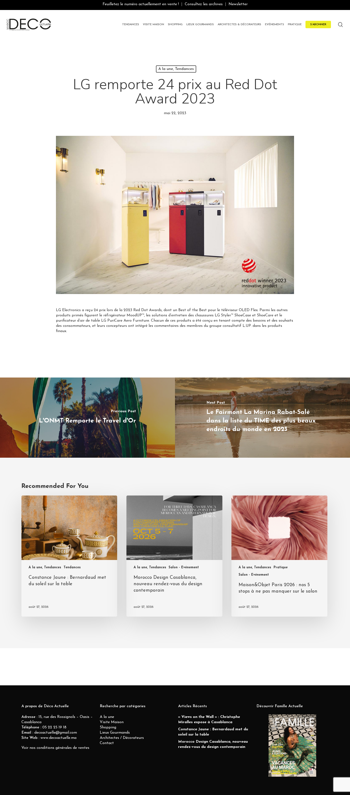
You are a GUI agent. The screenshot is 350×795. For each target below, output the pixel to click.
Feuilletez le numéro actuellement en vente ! (141, 4)
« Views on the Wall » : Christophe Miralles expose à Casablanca (209, 719)
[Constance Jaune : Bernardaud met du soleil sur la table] (69, 556)
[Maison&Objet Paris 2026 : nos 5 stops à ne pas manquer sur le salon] (279, 556)
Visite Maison (112, 722)
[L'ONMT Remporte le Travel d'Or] (87, 418)
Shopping (108, 727)
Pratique (281, 567)
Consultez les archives (204, 4)
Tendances (72, 567)
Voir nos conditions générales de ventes (55, 748)
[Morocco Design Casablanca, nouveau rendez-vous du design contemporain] (174, 556)
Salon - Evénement (184, 567)
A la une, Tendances (176, 69)
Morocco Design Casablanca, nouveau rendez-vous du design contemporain (213, 744)
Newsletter (238, 4)
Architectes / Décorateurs (122, 738)
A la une (107, 717)
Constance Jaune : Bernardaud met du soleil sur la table (213, 731)
